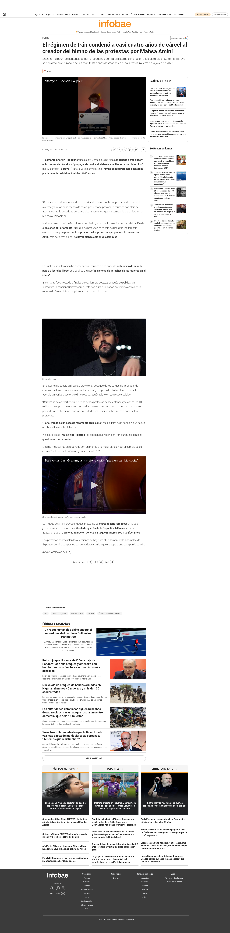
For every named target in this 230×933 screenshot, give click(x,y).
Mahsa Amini (77, 613)
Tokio (119, 32)
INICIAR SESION (220, 14)
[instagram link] (63, 888)
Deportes (151, 14)
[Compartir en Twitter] (124, 150)
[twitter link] (58, 888)
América (87, 878)
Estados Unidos (63, 14)
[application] (94, 106)
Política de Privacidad (174, 882)
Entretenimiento (164, 14)
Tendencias (179, 14)
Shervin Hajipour (59, 613)
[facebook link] (52, 888)
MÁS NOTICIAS (94, 758)
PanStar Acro (137, 32)
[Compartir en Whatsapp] (113, 150)
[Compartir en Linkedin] (130, 150)
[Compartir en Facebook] (119, 150)
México (95, 14)
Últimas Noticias (138, 14)
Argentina (50, 14)
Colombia (76, 14)
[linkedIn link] (63, 893)
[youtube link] (52, 893)
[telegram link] (58, 893)
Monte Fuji (127, 32)
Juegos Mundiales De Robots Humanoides (100, 32)
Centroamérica (113, 14)
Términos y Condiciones (174, 878)
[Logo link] (115, 23)
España (86, 14)
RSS (86, 909)
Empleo (116, 878)
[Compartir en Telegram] (136, 150)
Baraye (91, 613)
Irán (45, 613)
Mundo (125, 14)
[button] (4, 14)
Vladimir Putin (149, 32)
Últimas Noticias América (109, 613)
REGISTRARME (202, 14)
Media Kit (145, 897)
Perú (102, 14)
